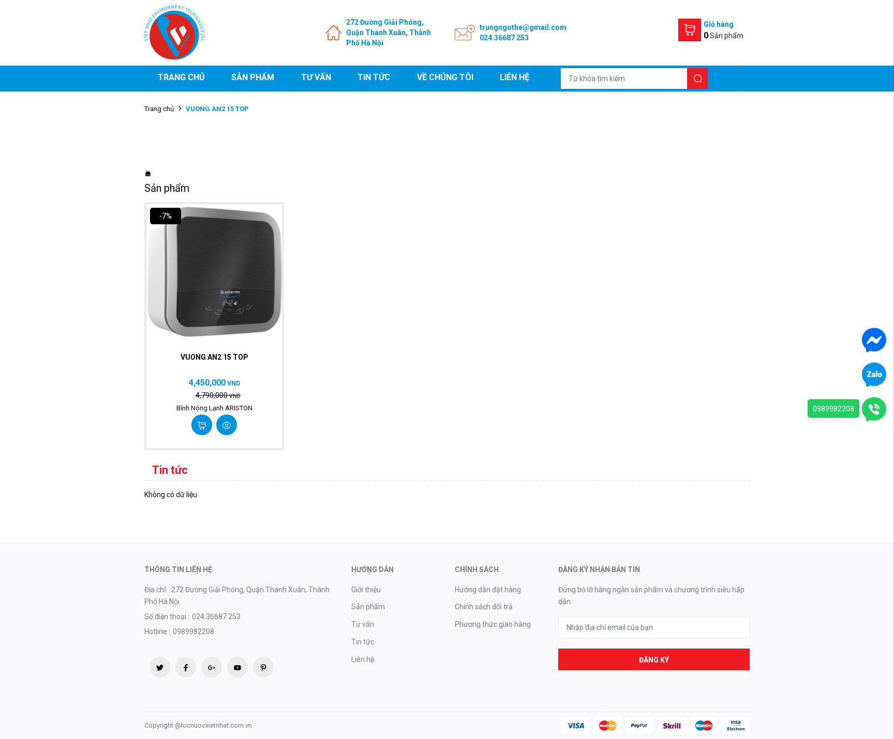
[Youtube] (237, 667)
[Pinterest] (263, 667)
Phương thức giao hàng (493, 624)
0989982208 (833, 409)
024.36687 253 (504, 38)
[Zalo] (874, 374)
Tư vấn (316, 77)
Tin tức (373, 77)
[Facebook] (185, 667)
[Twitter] (160, 667)
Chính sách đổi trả (484, 607)
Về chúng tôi (445, 77)
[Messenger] (874, 339)
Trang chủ (181, 77)
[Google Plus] (211, 667)
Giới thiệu (366, 590)
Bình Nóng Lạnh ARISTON (214, 408)
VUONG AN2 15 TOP (214, 357)
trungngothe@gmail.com (523, 27)
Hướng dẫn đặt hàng (488, 590)
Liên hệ (514, 77)
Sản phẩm (252, 77)
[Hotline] (874, 409)
